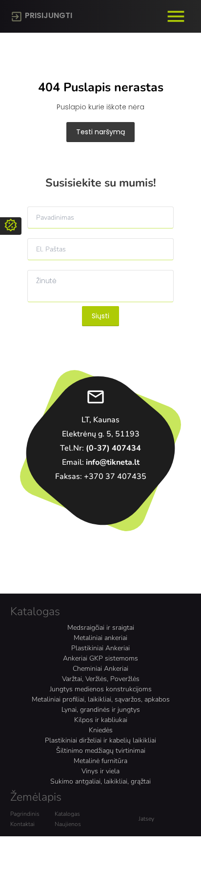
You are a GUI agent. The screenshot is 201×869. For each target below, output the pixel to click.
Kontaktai (22, 824)
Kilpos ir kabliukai (100, 719)
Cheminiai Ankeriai (100, 668)
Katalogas (67, 814)
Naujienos (68, 824)
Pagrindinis (25, 814)
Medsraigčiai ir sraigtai (100, 627)
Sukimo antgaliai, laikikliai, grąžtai (100, 781)
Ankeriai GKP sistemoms (100, 658)
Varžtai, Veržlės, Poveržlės (101, 678)
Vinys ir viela (100, 771)
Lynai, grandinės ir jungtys (100, 709)
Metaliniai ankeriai (100, 637)
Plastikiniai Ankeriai (100, 648)
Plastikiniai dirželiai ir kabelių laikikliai (100, 740)
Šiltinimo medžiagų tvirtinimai (100, 750)
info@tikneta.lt (113, 462)
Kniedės (101, 730)
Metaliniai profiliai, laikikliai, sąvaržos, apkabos (101, 699)
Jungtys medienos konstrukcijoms (101, 689)
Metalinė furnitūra (100, 761)
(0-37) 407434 (113, 448)
